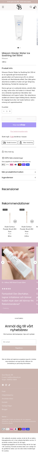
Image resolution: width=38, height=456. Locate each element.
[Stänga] (34, 205)
